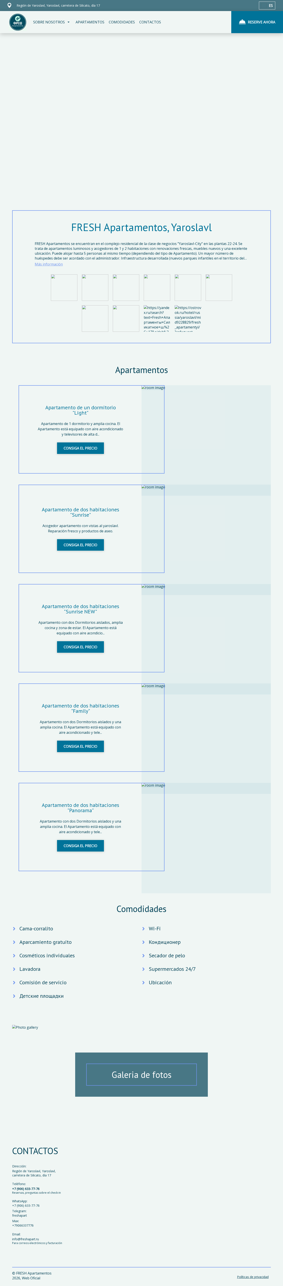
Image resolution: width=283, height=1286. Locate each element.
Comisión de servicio (43, 982)
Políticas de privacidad (253, 1277)
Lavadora (29, 968)
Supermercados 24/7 (172, 968)
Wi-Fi (155, 928)
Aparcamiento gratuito (45, 942)
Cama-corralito (36, 928)
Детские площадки (41, 995)
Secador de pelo (167, 955)
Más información (49, 264)
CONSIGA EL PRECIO (80, 448)
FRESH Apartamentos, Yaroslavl (141, 227)
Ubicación (160, 982)
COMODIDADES (122, 22)
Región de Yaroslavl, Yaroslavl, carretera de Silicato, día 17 (34, 1173)
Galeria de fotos (142, 1074)
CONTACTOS (150, 22)
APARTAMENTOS (90, 22)
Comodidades (141, 908)
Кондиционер (165, 942)
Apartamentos (141, 370)
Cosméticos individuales (47, 955)
